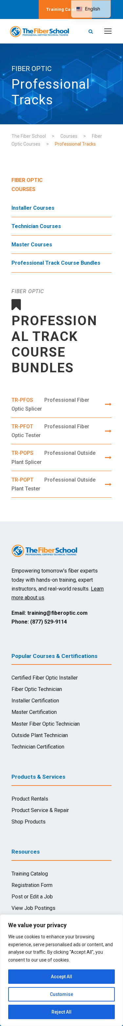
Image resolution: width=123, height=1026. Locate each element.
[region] (61, 970)
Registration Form (31, 885)
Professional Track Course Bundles (55, 263)
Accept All (61, 976)
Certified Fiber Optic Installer (44, 678)
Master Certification (34, 712)
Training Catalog (29, 874)
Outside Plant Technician (39, 735)
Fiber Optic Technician (36, 689)
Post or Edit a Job (32, 896)
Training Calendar (65, 9)
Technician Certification (37, 747)
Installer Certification (35, 701)
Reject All (61, 1012)
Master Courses (31, 244)
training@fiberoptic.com (57, 613)
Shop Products (28, 822)
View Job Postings (33, 908)
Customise (61, 994)
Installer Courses (32, 208)
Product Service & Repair (40, 810)
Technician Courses (36, 226)
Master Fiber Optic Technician (45, 724)
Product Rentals (29, 799)
